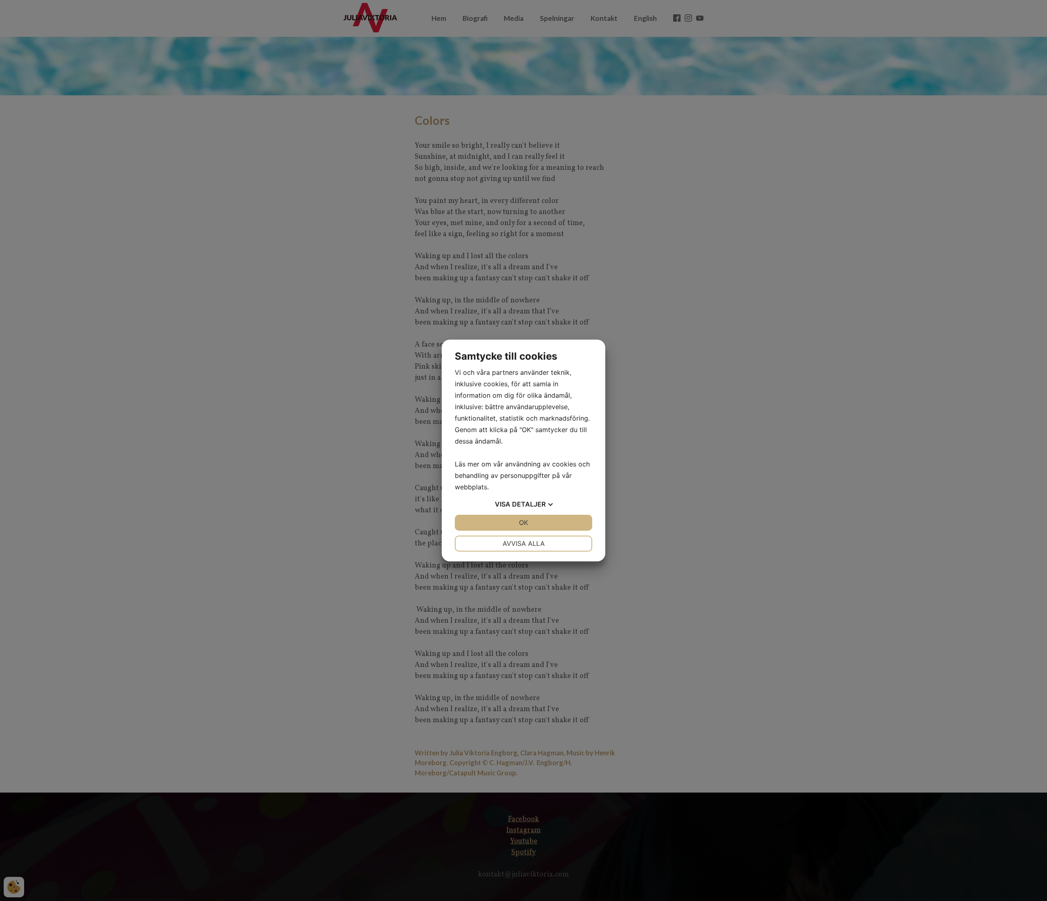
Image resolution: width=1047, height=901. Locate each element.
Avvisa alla (524, 543)
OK (523, 522)
